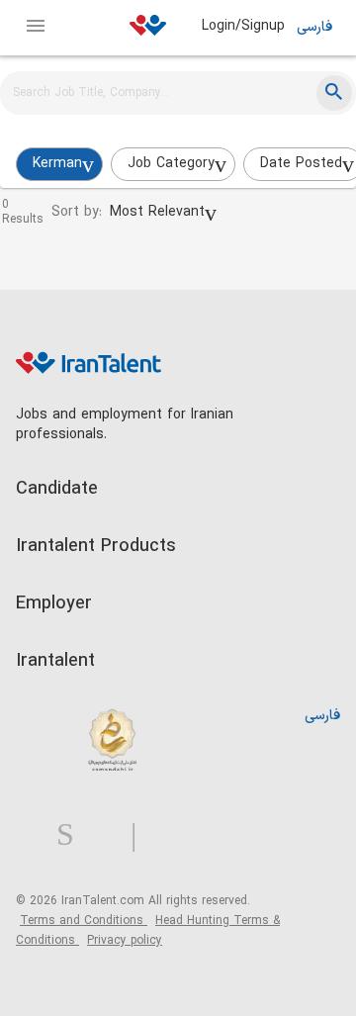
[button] (163, 213)
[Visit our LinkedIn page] (36, 835)
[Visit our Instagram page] (73, 835)
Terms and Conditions (83, 921)
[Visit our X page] (110, 835)
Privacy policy (124, 941)
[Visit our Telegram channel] (141, 835)
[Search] (334, 93)
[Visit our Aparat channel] (172, 835)
